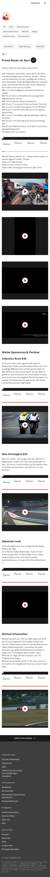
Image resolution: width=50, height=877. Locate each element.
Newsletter (6, 787)
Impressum (7, 763)
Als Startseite (7, 791)
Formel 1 (6, 834)
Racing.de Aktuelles (10, 849)
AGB (4, 767)
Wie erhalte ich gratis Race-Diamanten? (14, 796)
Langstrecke (7, 845)
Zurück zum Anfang (23, 738)
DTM (4, 842)
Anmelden (35, 3)
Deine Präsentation (10, 812)
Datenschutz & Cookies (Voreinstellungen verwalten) (12, 773)
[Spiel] (25, 191)
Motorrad (6, 838)
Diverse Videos (8, 816)
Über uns (6, 819)
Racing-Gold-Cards (10, 801)
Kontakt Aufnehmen (10, 759)
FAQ (3, 823)
